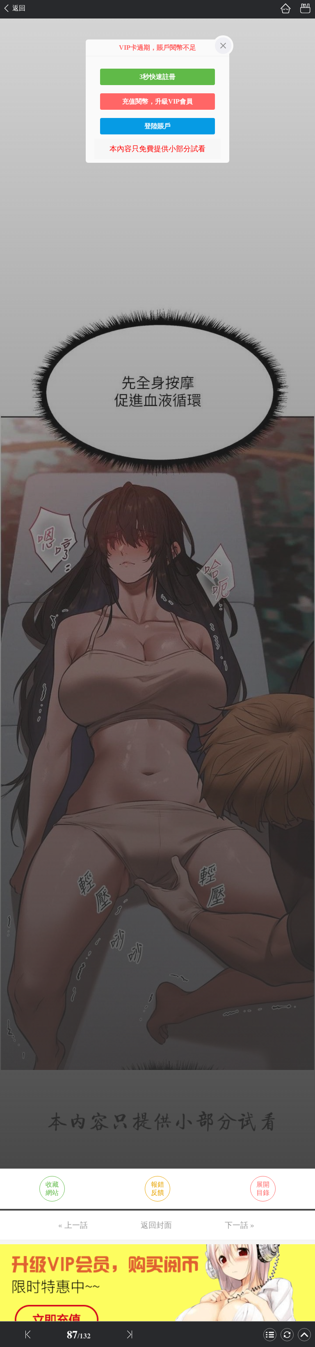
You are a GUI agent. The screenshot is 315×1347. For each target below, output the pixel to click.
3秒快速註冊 (157, 76)
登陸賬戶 (157, 125)
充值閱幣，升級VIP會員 (157, 101)
